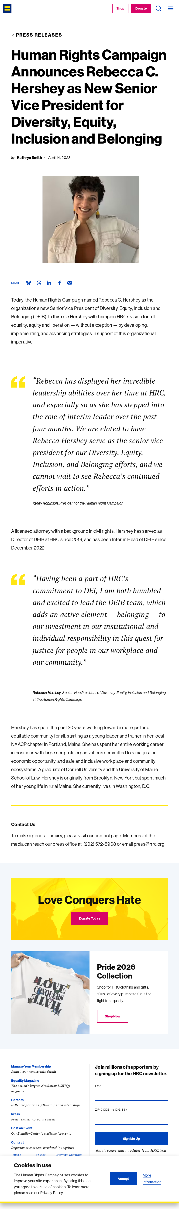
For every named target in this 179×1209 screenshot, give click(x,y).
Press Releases (39, 35)
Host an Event (21, 1128)
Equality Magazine (25, 1080)
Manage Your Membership (31, 1066)
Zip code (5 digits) (120, 1109)
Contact (17, 1142)
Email (109, 1086)
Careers (17, 1100)
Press (15, 1114)
